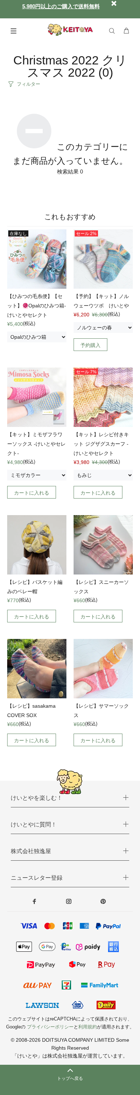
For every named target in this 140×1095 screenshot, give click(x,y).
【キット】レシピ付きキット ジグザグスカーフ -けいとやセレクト (101, 444)
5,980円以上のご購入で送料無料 (61, 6)
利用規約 (87, 1026)
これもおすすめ (70, 217)
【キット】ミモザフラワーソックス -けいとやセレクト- (36, 444)
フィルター (28, 84)
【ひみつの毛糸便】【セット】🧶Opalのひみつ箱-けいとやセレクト (36, 305)
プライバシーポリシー (50, 1026)
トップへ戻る (70, 1078)
